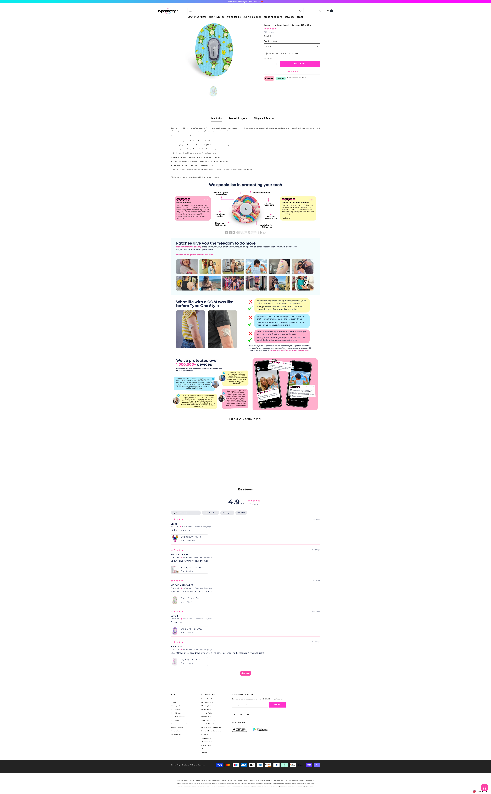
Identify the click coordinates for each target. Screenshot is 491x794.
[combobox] (242, 11)
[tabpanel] (245, 594)
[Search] (301, 11)
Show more (245, 673)
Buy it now (292, 72)
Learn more (310, 78)
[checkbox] (241, 513)
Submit (277, 705)
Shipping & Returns (264, 118)
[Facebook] (234, 714)
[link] (245, 208)
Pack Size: (270, 41)
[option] (213, 50)
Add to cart (300, 64)
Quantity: (268, 59)
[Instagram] (241, 714)
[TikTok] (248, 714)
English (480, 791)
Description (216, 118)
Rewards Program (238, 118)
